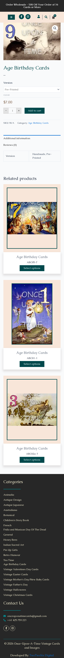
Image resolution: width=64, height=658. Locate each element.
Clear (6, 95)
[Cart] (53, 17)
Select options (32, 268)
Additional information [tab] (16, 138)
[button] (46, 17)
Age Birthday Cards (26, 67)
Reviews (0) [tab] (10, 144)
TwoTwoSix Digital (41, 655)
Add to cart (34, 110)
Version (7, 82)
